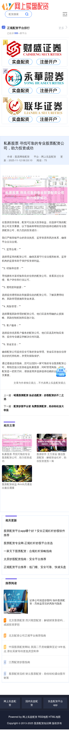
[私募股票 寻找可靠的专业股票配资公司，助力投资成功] (17, 442)
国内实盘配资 (31, 703)
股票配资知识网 (42, 723)
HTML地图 (55, 716)
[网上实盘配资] (25, 6)
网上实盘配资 (10, 703)
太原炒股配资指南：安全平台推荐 (25, 559)
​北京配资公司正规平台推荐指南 (27, 635)
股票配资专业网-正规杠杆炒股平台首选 (28, 543)
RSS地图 (43, 716)
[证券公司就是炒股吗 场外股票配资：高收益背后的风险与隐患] (16, 602)
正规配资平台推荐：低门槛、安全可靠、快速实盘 (35, 567)
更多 (61, 28)
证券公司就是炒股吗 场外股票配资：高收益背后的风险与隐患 (47, 601)
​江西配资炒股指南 (19, 662)
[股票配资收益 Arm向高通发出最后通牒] (17, 473)
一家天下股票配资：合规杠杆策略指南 (28, 551)
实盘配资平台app (55, 703)
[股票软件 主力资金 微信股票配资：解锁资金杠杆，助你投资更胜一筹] (52, 442)
